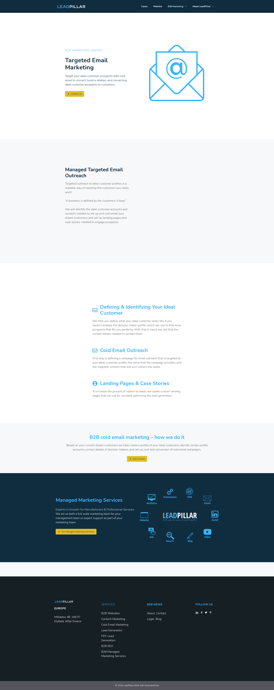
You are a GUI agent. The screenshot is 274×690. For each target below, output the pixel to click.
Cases (144, 6)
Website (157, 6)
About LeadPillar (201, 6)
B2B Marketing (175, 6)
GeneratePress (152, 685)
